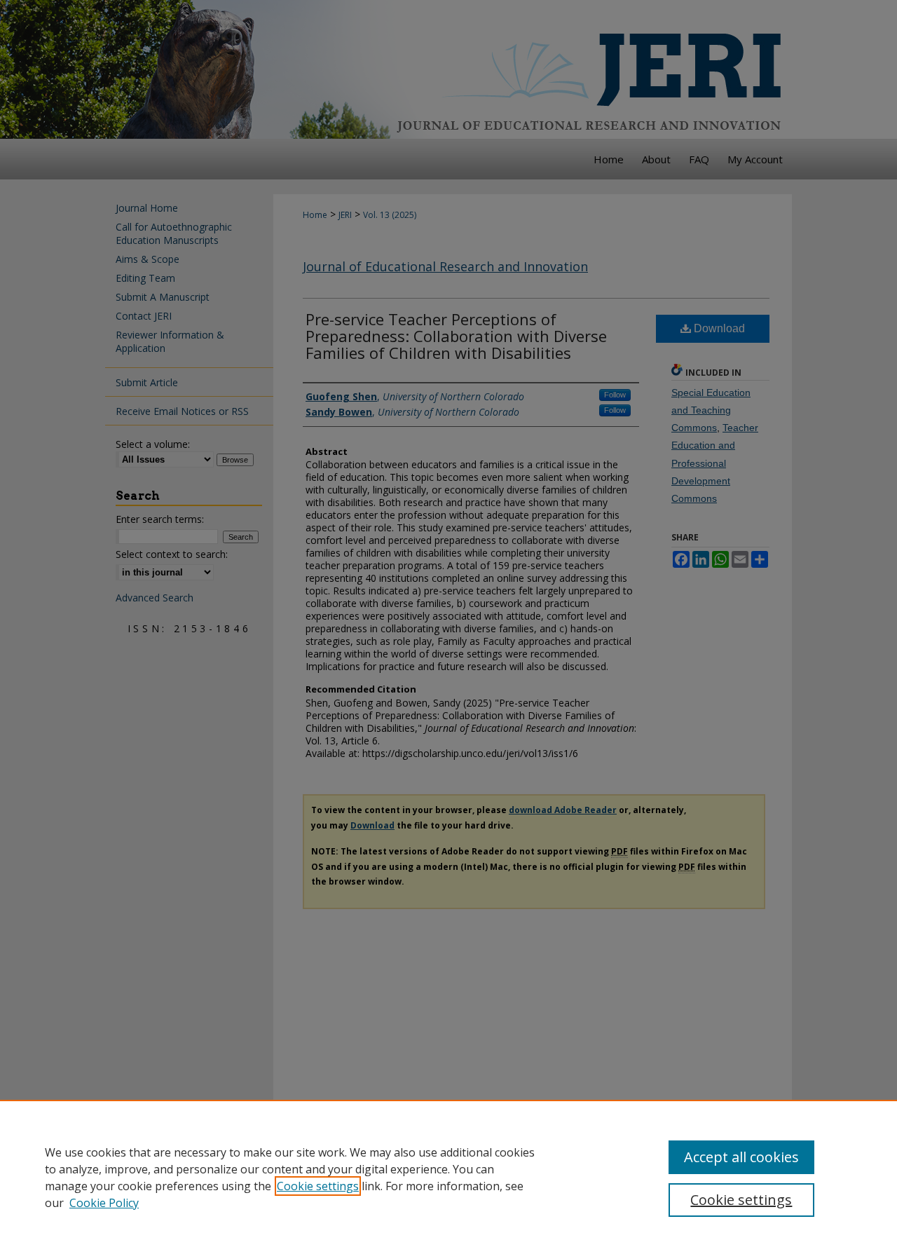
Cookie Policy (104, 1203)
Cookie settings (318, 1186)
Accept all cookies (741, 1156)
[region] (448, 1177)
